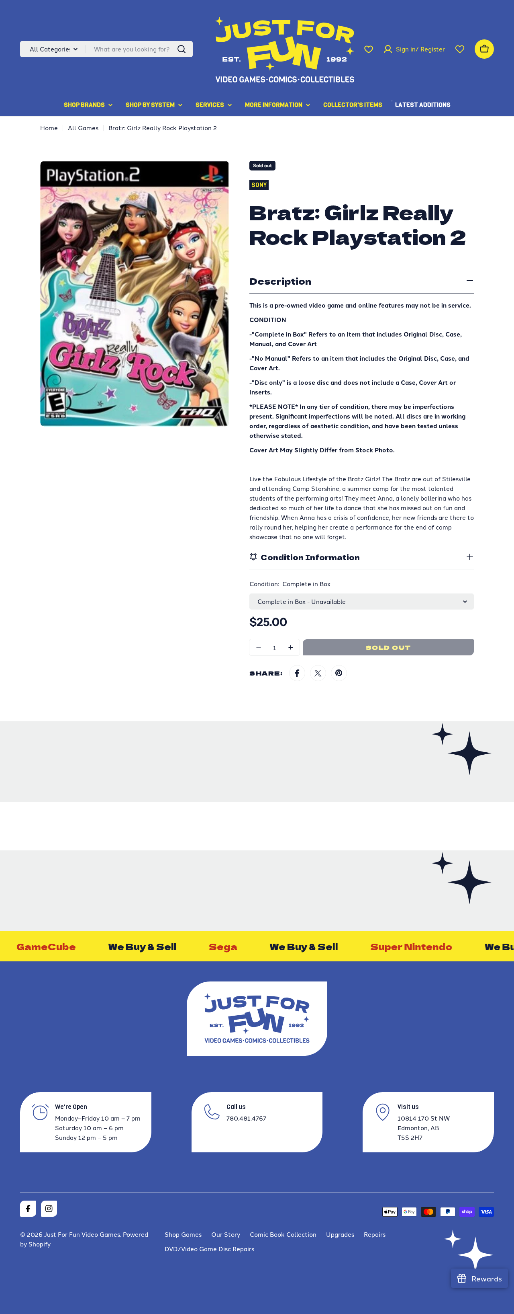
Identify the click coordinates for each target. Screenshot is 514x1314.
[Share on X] (318, 673)
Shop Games (183, 1234)
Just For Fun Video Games (82, 1234)
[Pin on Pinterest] (339, 673)
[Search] (181, 49)
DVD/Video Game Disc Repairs (209, 1248)
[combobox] (106, 49)
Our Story (225, 1234)
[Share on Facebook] (297, 673)
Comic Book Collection (283, 1234)
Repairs (375, 1234)
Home (49, 127)
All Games (83, 127)
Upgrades (340, 1234)
